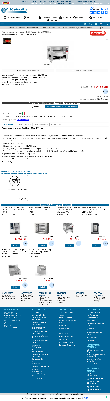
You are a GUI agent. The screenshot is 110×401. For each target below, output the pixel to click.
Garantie (62, 315)
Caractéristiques (23, 124)
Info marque (56, 124)
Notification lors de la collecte (34, 398)
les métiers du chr (38, 315)
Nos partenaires (92, 337)
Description (8, 124)
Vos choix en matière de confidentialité (66, 398)
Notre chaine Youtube (94, 382)
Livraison (62, 325)
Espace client (64, 328)
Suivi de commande (66, 312)
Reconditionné (81, 18)
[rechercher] (107, 24)
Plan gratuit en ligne (49, 18)
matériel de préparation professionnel (40, 337)
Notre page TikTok (96, 378)
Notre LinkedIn (95, 389)
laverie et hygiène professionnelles (38, 328)
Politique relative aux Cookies (94, 333)
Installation (63, 339)
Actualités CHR (92, 364)
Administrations (64, 331)
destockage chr (37, 359)
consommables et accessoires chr (38, 363)
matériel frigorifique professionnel (39, 323)
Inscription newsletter (67, 345)
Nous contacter (23, 119)
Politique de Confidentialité (92, 329)
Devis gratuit (31, 18)
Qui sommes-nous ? (14, 18)
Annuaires (90, 340)
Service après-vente (66, 318)
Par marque (36, 312)
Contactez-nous (55, 20)
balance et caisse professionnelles (38, 351)
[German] (5, 3)
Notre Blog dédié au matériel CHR (94, 360)
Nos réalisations (98, 18)
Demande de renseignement (28, 70)
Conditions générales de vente (95, 324)
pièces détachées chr (39, 378)
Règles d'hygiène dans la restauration (96, 355)
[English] (8, 3)
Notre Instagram (96, 386)
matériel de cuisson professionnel (39, 318)
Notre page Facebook (94, 375)
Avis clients (91, 321)
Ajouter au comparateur (83, 70)
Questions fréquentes (67, 336)
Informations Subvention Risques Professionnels (95, 351)
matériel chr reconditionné (37, 370)
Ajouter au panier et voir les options (62, 107)
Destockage (66, 18)
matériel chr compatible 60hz (40, 375)
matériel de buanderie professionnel (40, 355)
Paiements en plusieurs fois (67, 321)
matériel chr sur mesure (40, 366)
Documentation (41, 124)
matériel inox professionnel (36, 346)
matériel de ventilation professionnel (40, 332)
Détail (15, 245)
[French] (3, 3)
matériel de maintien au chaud (40, 341)
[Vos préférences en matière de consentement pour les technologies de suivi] (106, 397)
